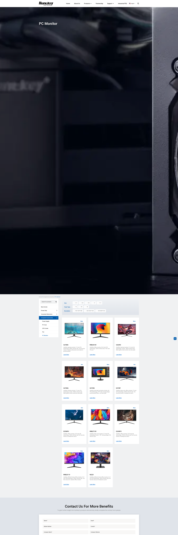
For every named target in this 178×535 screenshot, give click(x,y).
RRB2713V (93, 431)
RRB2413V (93, 345)
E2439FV (119, 431)
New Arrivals (44, 307)
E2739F (118, 388)
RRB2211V (66, 475)
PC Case (44, 325)
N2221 (92, 475)
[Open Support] (113, 3)
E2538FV (66, 431)
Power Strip (44, 310)
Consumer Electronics (46, 314)
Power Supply (45, 321)
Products (87, 3)
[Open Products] (91, 3)
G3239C (118, 345)
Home (68, 3)
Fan (43, 332)
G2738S (65, 345)
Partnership (99, 3)
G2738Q (65, 388)
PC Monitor (45, 335)
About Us (77, 3)
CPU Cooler (45, 328)
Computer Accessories (48, 297)
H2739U (92, 388)
